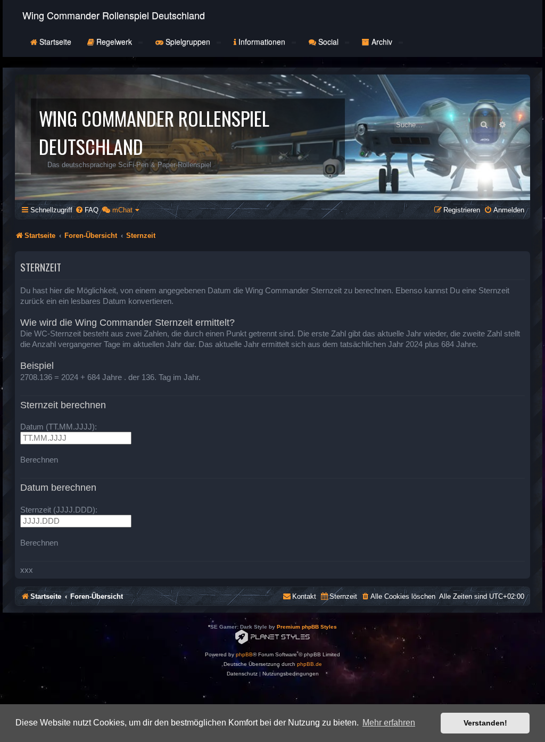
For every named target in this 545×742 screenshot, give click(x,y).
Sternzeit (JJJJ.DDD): (58, 509)
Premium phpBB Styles (307, 627)
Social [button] (328, 41)
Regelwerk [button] (114, 41)
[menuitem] (86, 210)
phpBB (244, 654)
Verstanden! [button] (485, 723)
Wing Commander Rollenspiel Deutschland (113, 15)
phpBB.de (309, 664)
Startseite (54, 41)
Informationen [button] (261, 41)
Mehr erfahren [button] (388, 722)
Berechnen (39, 459)
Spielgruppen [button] (187, 41)
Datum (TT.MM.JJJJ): (58, 426)
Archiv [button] (381, 41)
